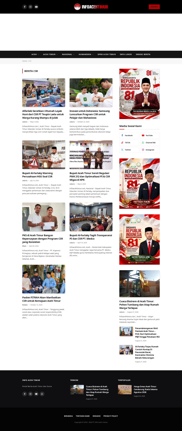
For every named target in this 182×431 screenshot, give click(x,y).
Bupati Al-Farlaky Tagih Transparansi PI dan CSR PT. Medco (91, 237)
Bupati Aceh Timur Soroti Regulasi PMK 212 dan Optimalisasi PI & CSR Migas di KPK (90, 176)
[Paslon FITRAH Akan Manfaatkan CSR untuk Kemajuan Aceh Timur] (43, 279)
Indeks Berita (143, 54)
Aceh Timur (49, 54)
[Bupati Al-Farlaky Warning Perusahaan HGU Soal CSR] (43, 154)
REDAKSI (154, 7)
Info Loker (126, 54)
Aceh (34, 54)
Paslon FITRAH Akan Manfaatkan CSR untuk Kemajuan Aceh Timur (41, 299)
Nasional (67, 54)
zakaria (24, 122)
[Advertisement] (91, 32)
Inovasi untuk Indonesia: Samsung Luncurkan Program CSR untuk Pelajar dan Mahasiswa (90, 114)
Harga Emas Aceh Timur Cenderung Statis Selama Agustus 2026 (145, 389)
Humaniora (85, 54)
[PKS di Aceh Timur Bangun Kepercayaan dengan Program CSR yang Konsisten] (43, 217)
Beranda (68, 416)
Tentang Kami (83, 416)
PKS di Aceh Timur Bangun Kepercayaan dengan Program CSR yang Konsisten (42, 239)
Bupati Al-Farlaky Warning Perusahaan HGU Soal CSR (37, 174)
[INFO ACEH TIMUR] (91, 7)
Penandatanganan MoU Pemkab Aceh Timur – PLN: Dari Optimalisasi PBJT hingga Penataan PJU (147, 332)
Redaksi (25, 305)
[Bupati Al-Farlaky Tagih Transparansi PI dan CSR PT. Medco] (91, 217)
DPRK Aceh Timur (107, 54)
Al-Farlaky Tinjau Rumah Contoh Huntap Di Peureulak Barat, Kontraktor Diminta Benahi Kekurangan (146, 352)
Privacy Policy (111, 416)
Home (24, 61)
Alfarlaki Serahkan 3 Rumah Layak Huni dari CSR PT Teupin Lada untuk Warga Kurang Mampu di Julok (43, 114)
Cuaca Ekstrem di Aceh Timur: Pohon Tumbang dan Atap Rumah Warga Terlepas (139, 305)
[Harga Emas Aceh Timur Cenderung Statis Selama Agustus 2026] (125, 389)
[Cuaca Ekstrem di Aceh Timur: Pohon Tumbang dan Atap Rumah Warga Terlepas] (139, 283)
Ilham (24, 246)
